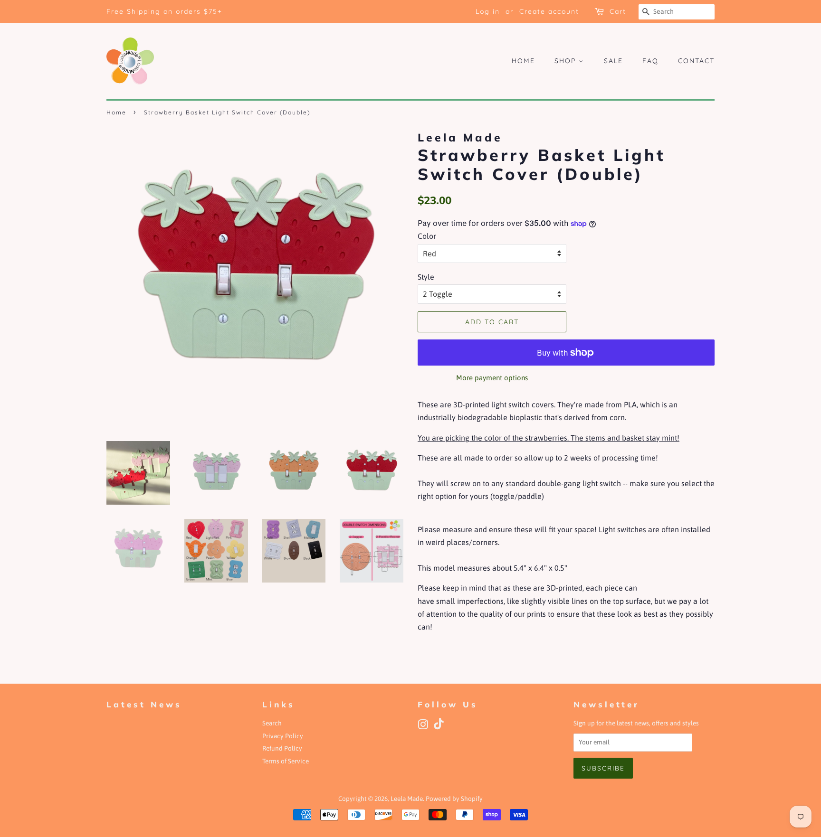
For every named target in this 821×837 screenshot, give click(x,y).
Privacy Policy (282, 736)
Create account (549, 11)
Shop (566, 60)
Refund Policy (282, 748)
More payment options (492, 378)
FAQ (650, 60)
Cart (618, 11)
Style (426, 277)
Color (427, 236)
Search (272, 723)
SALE (613, 60)
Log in (488, 11)
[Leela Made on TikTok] (439, 727)
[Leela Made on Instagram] (423, 726)
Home (523, 60)
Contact (696, 60)
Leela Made (407, 798)
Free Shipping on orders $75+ (164, 11)
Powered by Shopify (454, 798)
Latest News (144, 704)
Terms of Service (285, 761)
